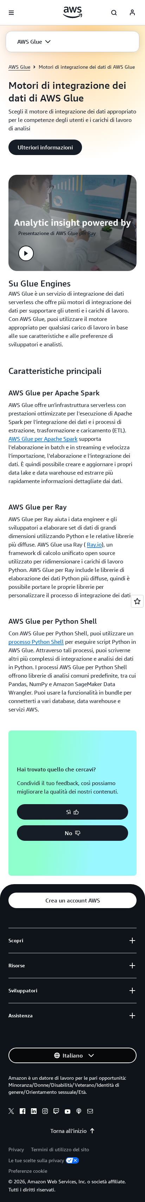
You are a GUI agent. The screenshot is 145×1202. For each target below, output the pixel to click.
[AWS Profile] (132, 13)
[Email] (90, 1112)
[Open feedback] (137, 601)
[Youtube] (67, 1112)
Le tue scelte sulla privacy (36, 1160)
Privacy (16, 1149)
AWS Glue (19, 67)
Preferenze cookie (27, 1171)
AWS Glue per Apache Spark (42, 438)
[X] (11, 1112)
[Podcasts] (79, 1112)
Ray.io (94, 544)
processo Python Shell (36, 641)
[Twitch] (56, 1112)
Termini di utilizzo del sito (60, 1149)
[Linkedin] (34, 1112)
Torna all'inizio (68, 1130)
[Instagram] (45, 1112)
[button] (34, 41)
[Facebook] (22, 1112)
